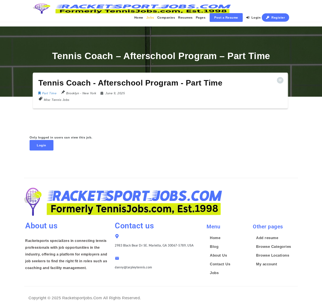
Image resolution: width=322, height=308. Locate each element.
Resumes (185, 17)
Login (255, 17)
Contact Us (220, 264)
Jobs (150, 17)
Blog (214, 247)
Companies (166, 17)
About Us (218, 255)
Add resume (267, 238)
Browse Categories (273, 247)
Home (138, 17)
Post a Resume (226, 17)
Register (278, 17)
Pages (201, 17)
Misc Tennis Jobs (56, 100)
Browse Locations (272, 255)
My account (266, 264)
